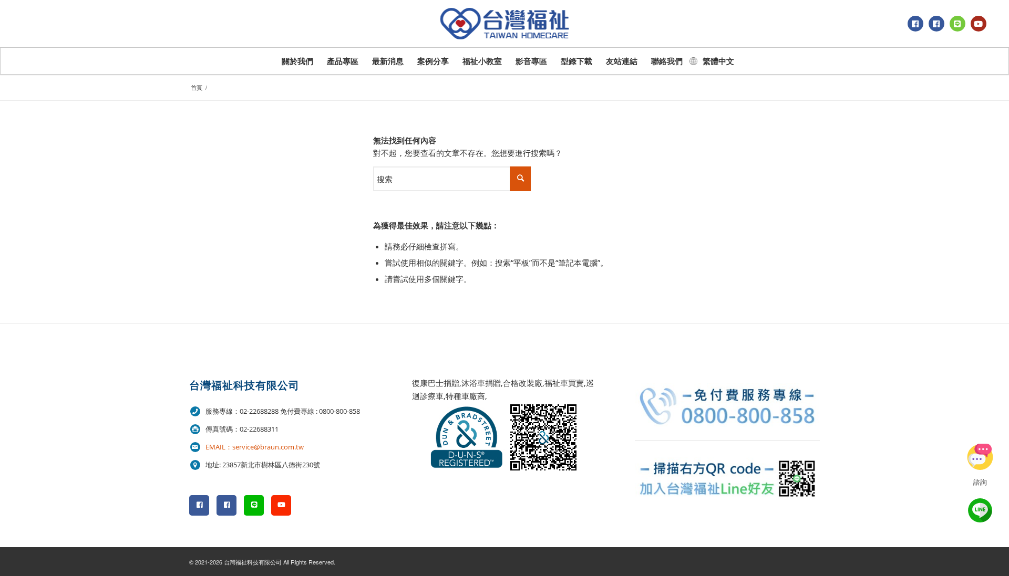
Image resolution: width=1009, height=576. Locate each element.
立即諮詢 (980, 457)
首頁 (196, 87)
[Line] (957, 24)
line (980, 510)
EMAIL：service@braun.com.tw (254, 447)
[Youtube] (978, 24)
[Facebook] (915, 24)
